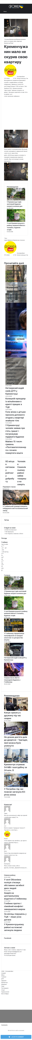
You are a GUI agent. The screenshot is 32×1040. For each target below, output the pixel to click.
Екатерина (7, 863)
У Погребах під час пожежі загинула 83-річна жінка (15, 792)
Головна (6, 39)
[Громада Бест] (16, 6)
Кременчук (13, 39)
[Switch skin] (30, 11)
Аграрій (3, 973)
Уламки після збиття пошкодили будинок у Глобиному (12, 680)
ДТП (8, 266)
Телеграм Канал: (11, 955)
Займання (10, 240)
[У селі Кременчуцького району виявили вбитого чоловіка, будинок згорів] (16, 221)
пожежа (22, 240)
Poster (6, 838)
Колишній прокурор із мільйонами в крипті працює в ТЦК (15, 294)
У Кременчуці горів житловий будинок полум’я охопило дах (14, 204)
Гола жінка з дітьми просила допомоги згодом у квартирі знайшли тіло (15, 318)
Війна (2, 975)
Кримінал (4, 984)
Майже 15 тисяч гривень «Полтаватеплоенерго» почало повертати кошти (16, 373)
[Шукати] (9, 11)
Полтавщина (4, 988)
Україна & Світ (5, 992)
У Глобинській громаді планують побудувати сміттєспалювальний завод (15, 508)
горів (5, 240)
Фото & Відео (5, 993)
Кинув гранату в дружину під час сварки (12, 715)
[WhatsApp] (1, 1007)
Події (11, 43)
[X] (0, 1007)
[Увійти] (27, 11)
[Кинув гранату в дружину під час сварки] (16, 710)
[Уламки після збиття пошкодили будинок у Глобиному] (14, 676)
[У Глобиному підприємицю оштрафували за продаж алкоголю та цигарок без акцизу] (14, 631)
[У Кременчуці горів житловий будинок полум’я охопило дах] (16, 200)
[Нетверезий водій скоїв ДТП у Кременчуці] (14, 655)
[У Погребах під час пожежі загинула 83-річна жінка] (16, 786)
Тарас (5, 813)
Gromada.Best (21, 76)
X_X (5, 826)
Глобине (3, 977)
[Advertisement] (16, 113)
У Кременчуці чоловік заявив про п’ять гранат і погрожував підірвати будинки (15, 345)
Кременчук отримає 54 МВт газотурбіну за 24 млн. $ (15, 767)
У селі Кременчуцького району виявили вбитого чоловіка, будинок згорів (15, 613)
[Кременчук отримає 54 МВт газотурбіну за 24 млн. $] (16, 762)
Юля (5, 851)
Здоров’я (3, 980)
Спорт (3, 990)
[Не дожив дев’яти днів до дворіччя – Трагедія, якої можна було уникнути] (16, 734)
